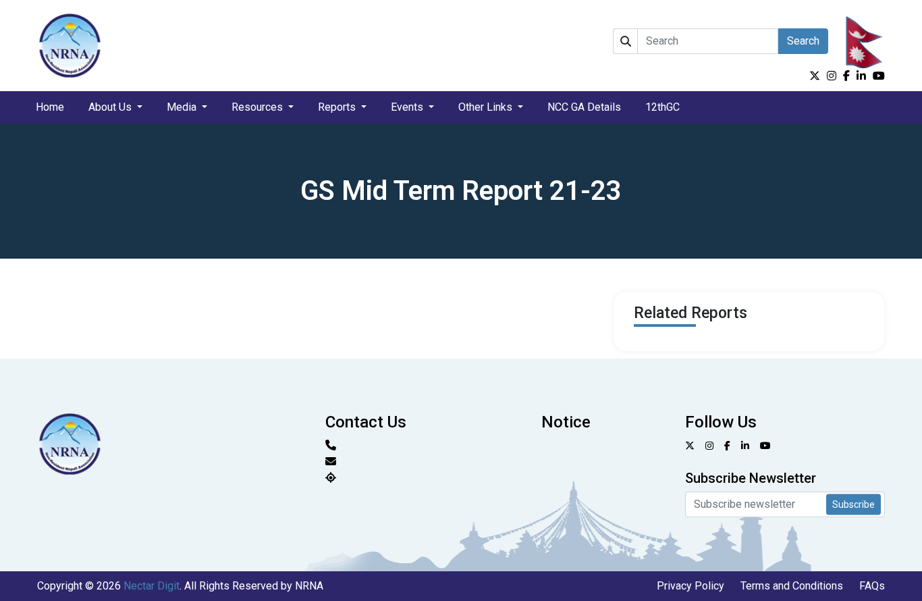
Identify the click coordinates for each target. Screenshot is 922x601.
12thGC (662, 107)
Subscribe (853, 503)
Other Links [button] (486, 107)
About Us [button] (111, 107)
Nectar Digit (152, 585)
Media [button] (183, 107)
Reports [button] (338, 107)
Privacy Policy (690, 585)
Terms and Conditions (791, 585)
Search (803, 40)
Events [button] (408, 107)
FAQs (872, 585)
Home (50, 107)
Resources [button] (259, 107)
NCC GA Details (584, 107)
